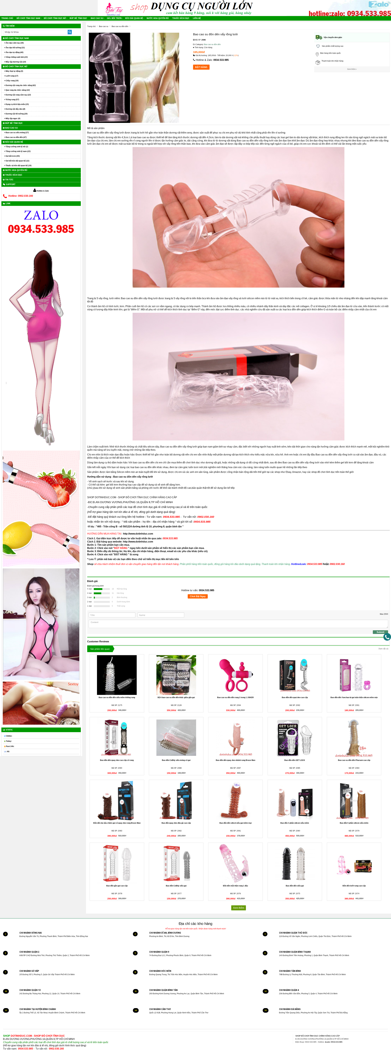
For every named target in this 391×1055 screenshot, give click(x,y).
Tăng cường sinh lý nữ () (16, 147)
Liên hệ (197, 18)
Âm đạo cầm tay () (14, 43)
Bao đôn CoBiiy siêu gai (176, 886)
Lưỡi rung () (11, 76)
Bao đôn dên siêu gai (295, 886)
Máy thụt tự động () (14, 71)
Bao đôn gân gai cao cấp (117, 886)
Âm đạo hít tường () (15, 48)
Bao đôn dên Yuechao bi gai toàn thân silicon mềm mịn (354, 697)
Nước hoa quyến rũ (158, 18)
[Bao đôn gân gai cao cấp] (117, 863)
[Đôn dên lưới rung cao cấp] (354, 863)
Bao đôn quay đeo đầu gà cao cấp (176, 823)
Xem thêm (351, 69)
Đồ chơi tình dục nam (28, 18)
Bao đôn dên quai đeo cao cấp (295, 697)
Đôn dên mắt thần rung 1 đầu (235, 886)
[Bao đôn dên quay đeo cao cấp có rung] (117, 738)
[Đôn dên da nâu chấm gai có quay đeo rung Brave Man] (117, 800)
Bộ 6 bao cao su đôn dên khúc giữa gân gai (176, 697)
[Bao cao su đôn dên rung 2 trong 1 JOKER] (235, 675)
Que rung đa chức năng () (17, 90)
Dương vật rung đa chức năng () (20, 85)
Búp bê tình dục (78, 18)
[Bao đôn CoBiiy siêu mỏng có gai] (176, 738)
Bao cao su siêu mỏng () (17, 132)
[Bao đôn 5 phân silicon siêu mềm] (354, 800)
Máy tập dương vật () (15, 62)
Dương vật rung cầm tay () (18, 95)
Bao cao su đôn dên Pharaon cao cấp (354, 760)
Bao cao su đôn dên (212, 44)
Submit (380, 632)
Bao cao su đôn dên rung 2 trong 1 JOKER (235, 697)
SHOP (34, 1036)
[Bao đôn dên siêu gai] (295, 863)
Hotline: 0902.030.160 (20, 196)
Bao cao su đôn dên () (16, 137)
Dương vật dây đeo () (15, 109)
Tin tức (9, 180)
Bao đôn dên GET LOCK (294, 760)
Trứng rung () (12, 100)
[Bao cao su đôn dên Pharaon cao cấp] (354, 738)
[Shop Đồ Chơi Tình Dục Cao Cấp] (115, 8)
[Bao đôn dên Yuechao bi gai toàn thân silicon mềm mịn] (354, 675)
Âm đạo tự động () (14, 52)
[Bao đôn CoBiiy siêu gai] (176, 863)
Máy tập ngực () (12, 118)
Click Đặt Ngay (198, 596)
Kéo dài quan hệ (134, 18)
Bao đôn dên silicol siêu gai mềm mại (235, 823)
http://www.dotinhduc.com (138, 533)
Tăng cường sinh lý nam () (18, 151)
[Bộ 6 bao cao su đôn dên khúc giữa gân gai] (176, 675)
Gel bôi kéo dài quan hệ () (17, 161)
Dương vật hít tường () (16, 114)
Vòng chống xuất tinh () (16, 57)
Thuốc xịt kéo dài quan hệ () (18, 165)
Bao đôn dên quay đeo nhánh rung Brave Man (235, 760)
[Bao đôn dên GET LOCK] (295, 738)
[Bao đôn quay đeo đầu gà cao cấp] (176, 800)
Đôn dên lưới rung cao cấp (354, 886)
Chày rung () (11, 81)
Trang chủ (7, 18)
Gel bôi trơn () (12, 156)
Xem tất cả (383, 649)
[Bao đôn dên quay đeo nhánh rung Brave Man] (235, 738)
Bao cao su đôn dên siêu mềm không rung (117, 697)
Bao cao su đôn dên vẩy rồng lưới (105, 132)
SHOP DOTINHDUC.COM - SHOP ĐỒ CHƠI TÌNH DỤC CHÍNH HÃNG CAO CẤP (132, 497)
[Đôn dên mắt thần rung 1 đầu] (235, 863)
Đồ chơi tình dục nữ (55, 18)
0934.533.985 (221, 59)
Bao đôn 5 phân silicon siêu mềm (354, 823)
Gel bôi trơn (114, 18)
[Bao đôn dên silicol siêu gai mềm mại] (235, 800)
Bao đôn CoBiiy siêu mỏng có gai (176, 760)
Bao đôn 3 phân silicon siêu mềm (294, 823)
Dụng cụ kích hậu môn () (17, 104)
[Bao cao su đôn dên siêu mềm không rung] (117, 675)
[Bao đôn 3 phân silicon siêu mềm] (295, 800)
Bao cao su (97, 18)
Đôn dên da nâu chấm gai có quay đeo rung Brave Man (117, 823)
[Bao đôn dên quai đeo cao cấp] (295, 675)
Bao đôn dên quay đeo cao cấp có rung (117, 760)
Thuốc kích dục (180, 18)
